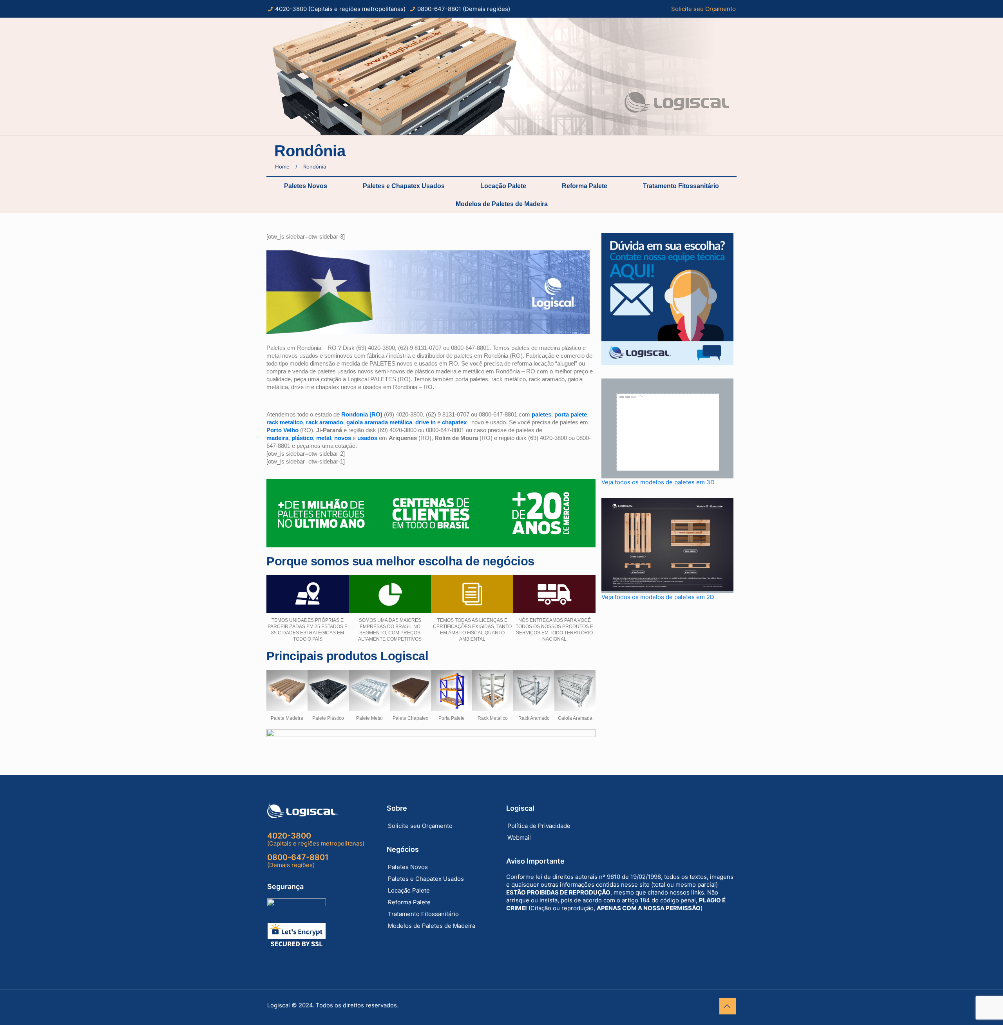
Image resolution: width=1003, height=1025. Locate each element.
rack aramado (324, 422)
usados (367, 438)
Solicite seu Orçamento (703, 9)
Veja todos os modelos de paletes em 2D (657, 597)
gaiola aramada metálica (379, 422)
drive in (425, 422)
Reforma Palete (584, 186)
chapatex (454, 422)
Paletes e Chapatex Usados (404, 186)
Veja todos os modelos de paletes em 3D (658, 482)
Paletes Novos (305, 186)
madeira (277, 438)
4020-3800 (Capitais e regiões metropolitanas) (340, 9)
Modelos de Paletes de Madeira (502, 204)
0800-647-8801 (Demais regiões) (463, 9)
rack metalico (284, 422)
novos (342, 438)
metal (323, 438)
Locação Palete (503, 186)
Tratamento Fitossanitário (681, 186)
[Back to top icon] (727, 1006)
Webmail (519, 837)
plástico (302, 438)
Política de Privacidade (538, 825)
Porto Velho (283, 430)
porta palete (570, 414)
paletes (541, 414)
